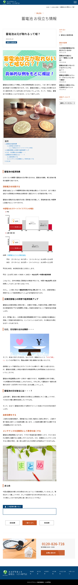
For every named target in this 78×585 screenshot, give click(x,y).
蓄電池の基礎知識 (67, 35)
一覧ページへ (30, 523)
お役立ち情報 (54, 7)
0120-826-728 (53, 543)
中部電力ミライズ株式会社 (16, 255)
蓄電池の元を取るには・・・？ (15, 155)
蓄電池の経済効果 (11, 144)
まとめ (8, 161)
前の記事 (12, 523)
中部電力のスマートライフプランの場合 (22, 148)
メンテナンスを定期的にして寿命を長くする (21, 159)
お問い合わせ (51, 553)
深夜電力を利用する (14, 146)
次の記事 (46, 523)
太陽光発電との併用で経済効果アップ (17, 150)
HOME (47, 7)
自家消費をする (13, 157)
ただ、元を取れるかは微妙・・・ (16, 152)
